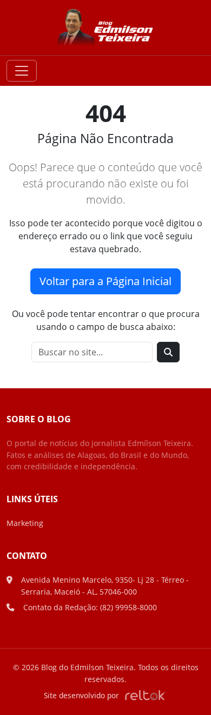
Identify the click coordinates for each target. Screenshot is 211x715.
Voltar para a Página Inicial (105, 281)
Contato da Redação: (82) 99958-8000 (90, 607)
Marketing (24, 523)
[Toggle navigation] (21, 71)
